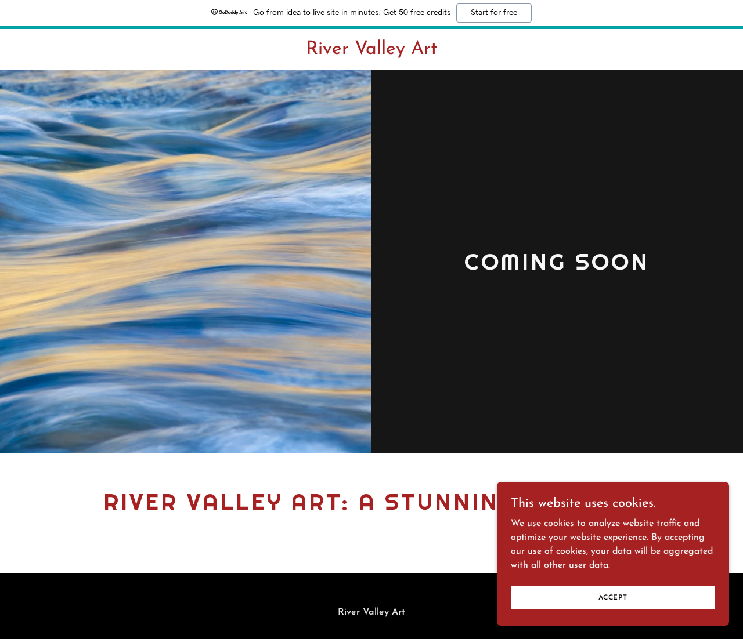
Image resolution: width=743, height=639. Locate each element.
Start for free (494, 13)
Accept (612, 597)
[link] (371, 51)
